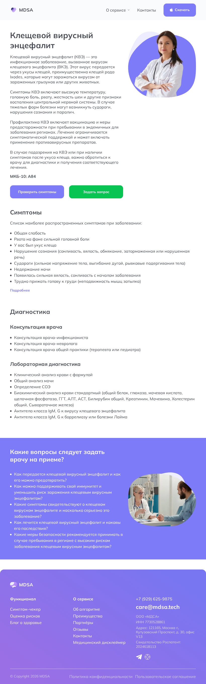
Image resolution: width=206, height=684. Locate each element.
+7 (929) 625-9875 (154, 598)
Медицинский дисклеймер (99, 642)
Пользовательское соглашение (165, 676)
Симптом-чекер (25, 609)
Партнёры (83, 622)
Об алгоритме (86, 609)
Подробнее (20, 290)
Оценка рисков (25, 615)
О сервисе (116, 10)
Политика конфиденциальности (101, 676)
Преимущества (87, 615)
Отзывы (80, 629)
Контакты (146, 10)
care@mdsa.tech (158, 607)
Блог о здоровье (26, 622)
